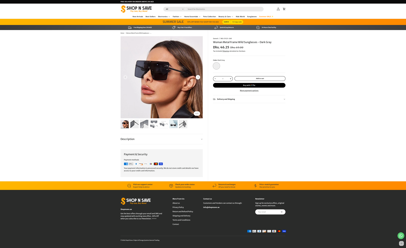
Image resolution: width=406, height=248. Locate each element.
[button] (284, 9)
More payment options (249, 91)
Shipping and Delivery (181, 216)
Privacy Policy (178, 207)
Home (122, 33)
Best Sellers (151, 16)
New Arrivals (138, 16)
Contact (176, 224)
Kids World (240, 16)
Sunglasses (252, 16)
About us (176, 203)
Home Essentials (191, 16)
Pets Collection (209, 16)
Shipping (225, 51)
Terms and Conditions (181, 220)
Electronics (163, 16)
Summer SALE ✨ (266, 16)
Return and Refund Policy (183, 211)
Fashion (176, 16)
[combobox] (213, 9)
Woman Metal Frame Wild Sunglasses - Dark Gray (139, 33)
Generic (216, 38)
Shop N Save (129, 240)
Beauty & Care (225, 16)
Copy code (238, 22)
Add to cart (260, 78)
